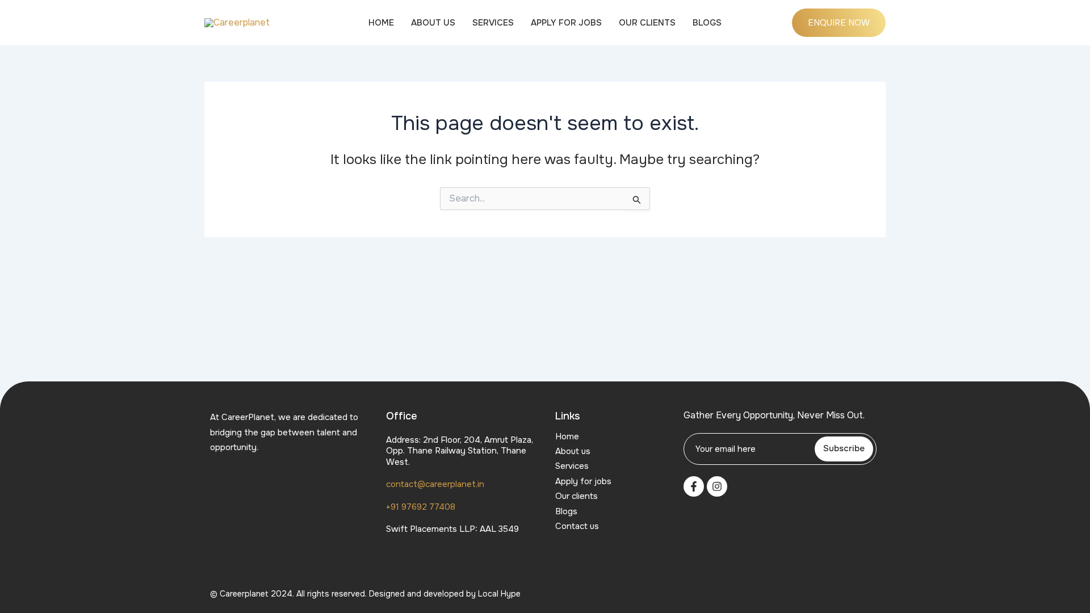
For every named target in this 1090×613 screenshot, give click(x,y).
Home (381, 22)
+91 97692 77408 (420, 507)
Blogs (707, 22)
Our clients (647, 22)
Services (493, 22)
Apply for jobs (566, 22)
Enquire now (839, 22)
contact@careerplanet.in (435, 484)
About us (433, 22)
